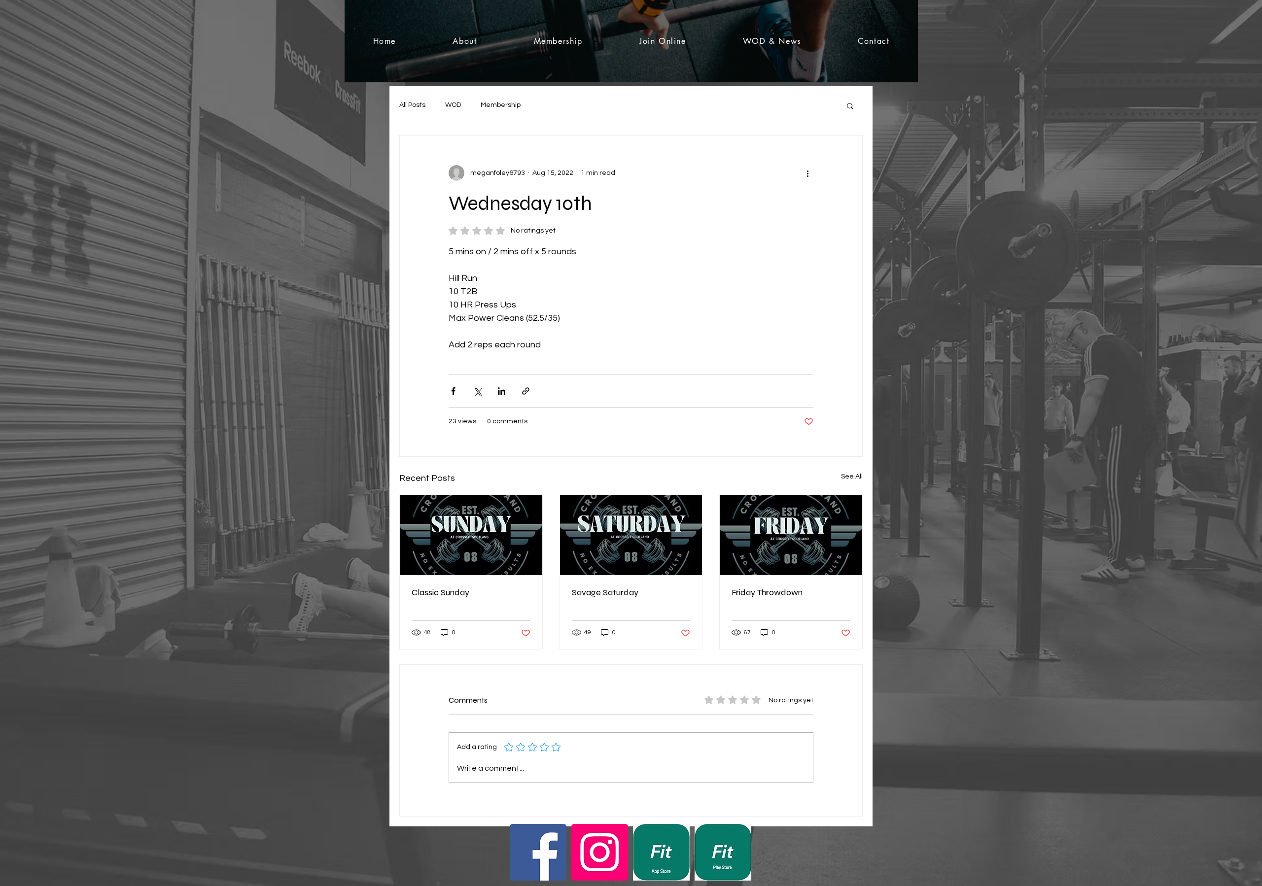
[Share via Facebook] (453, 391)
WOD (453, 105)
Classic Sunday (440, 592)
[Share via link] (525, 391)
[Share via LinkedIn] (501, 391)
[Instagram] (599, 852)
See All (852, 476)
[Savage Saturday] (631, 535)
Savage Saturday (605, 592)
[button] (850, 105)
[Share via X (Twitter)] (477, 391)
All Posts (412, 105)
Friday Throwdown (767, 592)
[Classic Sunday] (471, 535)
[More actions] (807, 173)
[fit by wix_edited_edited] (661, 852)
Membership (501, 105)
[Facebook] (538, 852)
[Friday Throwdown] (791, 535)
